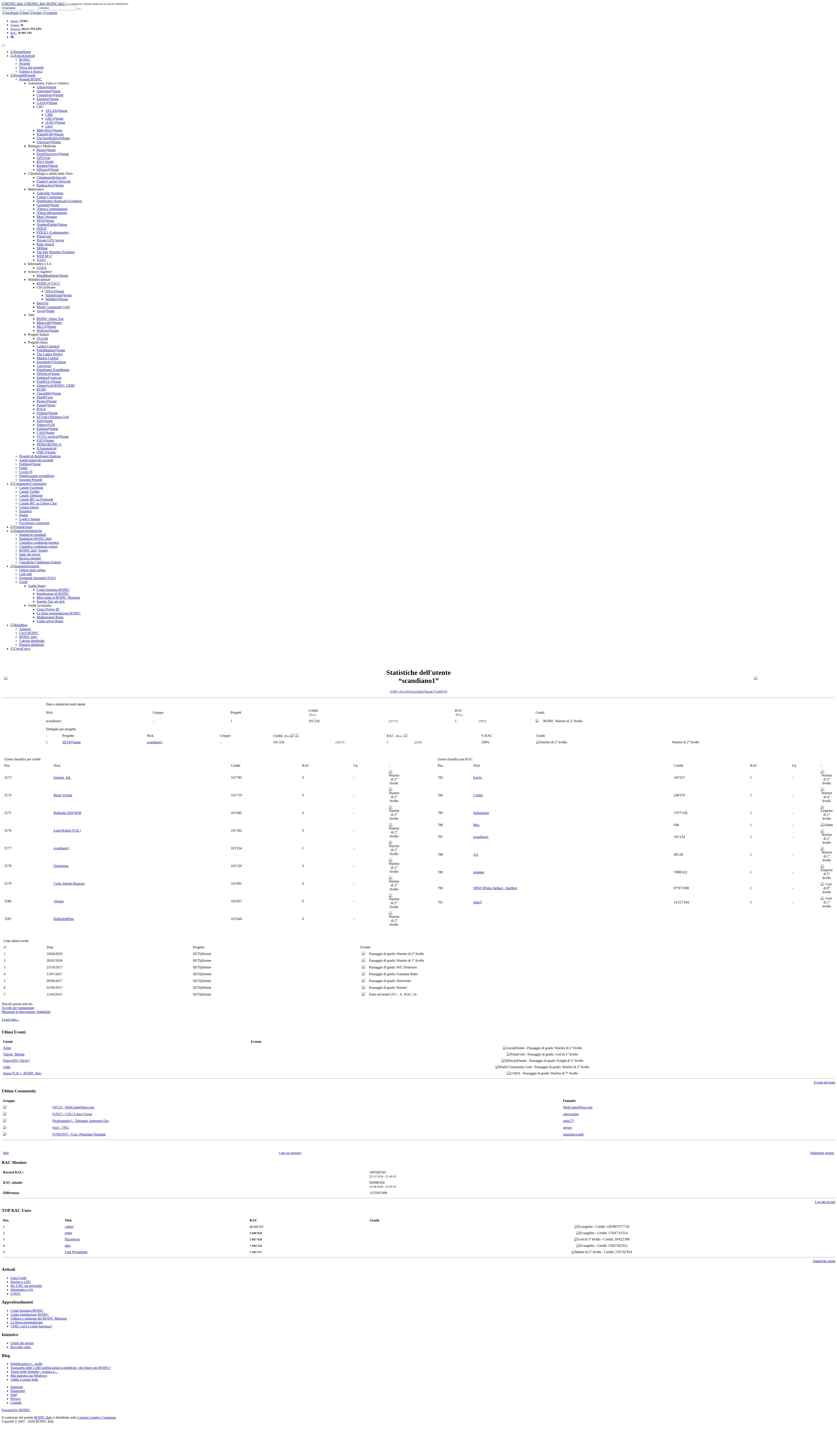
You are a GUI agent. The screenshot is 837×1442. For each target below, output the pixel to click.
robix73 (568, 1121)
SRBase (42, 248)
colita (6, 1067)
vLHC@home (55, 122)
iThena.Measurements (52, 213)
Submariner (481, 813)
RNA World (45, 162)
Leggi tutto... (10, 1019)
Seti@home (45, 421)
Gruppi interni (29, 507)
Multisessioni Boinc (50, 617)
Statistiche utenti (824, 1261)
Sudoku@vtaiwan (49, 378)
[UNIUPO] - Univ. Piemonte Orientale (79, 1134)
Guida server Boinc (50, 621)
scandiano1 (154, 742)
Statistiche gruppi (822, 1153)
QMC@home (46, 452)
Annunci (25, 629)
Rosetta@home (47, 166)
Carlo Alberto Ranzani (69, 883)
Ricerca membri (30, 558)
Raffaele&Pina (64, 919)
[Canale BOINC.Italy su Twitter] (36, 13)
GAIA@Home (47, 103)
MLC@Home (46, 326)
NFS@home (45, 220)
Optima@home (47, 413)
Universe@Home (49, 142)
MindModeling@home (52, 275)
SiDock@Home (48, 169)
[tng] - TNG (60, 1127)
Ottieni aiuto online (32, 570)
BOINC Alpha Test (50, 319)
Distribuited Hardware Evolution (59, 201)
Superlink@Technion (51, 362)
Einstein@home (48, 99)
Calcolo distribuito (31, 641)
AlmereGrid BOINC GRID (56, 385)
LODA (42, 268)
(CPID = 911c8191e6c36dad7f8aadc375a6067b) (418, 691)
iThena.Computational (52, 209)
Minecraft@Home (49, 323)
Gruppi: (15, 25)
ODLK (42, 228)
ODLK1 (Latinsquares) (53, 232)
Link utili (25, 574)
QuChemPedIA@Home (53, 138)
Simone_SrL (62, 777)
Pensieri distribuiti (31, 645)
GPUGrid (43, 158)
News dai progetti (31, 67)
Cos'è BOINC (29, 633)
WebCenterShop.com (577, 1107)
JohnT (477, 902)
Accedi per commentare (18, 1008)
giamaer (478, 872)
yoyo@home (45, 311)
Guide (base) (37, 586)
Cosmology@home (50, 95)
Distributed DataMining (53, 370)
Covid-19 (25, 472)
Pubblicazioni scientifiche (36, 476)
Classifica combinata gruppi (38, 546)
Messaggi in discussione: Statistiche (26, 1012)
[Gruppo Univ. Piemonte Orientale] (5, 1134)
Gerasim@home (48, 205)
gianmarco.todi (573, 1134)
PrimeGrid (44, 236)
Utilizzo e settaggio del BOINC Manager (38, 1318)
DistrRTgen (45, 397)
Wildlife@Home (56, 299)
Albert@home (46, 87)
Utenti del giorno (22, 1343)
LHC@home (54, 118)
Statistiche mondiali (32, 535)
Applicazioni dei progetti (36, 460)
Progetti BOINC (30, 79)
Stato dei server (29, 554)
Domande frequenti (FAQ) (37, 578)
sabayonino (571, 1114)
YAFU (41, 260)
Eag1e (477, 777)
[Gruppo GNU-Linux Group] (5, 1114)
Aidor (7, 1048)
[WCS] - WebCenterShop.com (73, 1107)
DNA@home (54, 291)
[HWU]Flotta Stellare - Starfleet (495, 888)
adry (68, 1245)
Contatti (15, 1402)
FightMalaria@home (51, 350)
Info (6, 1153)
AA (475, 854)
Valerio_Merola (13, 1054)
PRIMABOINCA (49, 444)
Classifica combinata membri (39, 542)
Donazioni (17, 1391)
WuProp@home (48, 330)
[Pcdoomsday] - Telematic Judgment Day (80, 1121)
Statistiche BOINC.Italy (35, 539)
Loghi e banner (29, 519)
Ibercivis (42, 303)
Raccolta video (20, 1347)
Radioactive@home (50, 185)
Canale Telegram (31, 495)
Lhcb (49, 126)
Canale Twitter (29, 491)
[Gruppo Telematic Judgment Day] (5, 1121)
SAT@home (45, 440)
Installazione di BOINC (53, 593)
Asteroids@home (49, 91)
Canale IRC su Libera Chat (38, 503)
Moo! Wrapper (47, 217)
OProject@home (48, 374)
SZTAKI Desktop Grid (53, 417)
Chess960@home (49, 393)
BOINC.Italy (28, 637)
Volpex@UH (46, 425)
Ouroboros (61, 866)
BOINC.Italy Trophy (33, 550)
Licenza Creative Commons (97, 1417)
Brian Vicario (63, 795)
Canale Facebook (31, 487)
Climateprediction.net (51, 177)
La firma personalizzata (26, 1322)
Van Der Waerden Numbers (56, 252)
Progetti (24, 63)
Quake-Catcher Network (54, 181)
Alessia (59, 901)
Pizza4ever (72, 1239)
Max (476, 825)
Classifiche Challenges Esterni (40, 562)
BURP (41, 389)
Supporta (16, 1387)
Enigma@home (47, 429)
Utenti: (14, 21)
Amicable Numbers (50, 193)
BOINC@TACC (48, 283)
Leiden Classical (48, 346)
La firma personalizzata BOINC (59, 613)
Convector (44, 366)
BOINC (24, 60)
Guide (23, 582)
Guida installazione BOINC (29, 1314)
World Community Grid (53, 307)
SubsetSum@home (58, 295)
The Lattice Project (50, 354)
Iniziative (25, 511)
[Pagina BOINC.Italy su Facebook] (10, 13)
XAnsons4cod (46, 448)
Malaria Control (47, 358)
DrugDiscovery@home (53, 154)
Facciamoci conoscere (34, 523)
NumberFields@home (52, 224)
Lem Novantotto (76, 1252)
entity (68, 1233)
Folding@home (30, 464)
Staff (13, 1395)
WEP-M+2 (44, 256)
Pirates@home (47, 401)
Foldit (23, 468)
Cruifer (478, 795)
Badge (23, 515)
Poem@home (46, 405)
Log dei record (825, 1202)
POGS (41, 409)
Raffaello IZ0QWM (67, 813)
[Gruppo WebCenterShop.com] (5, 1107)
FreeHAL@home (49, 381)
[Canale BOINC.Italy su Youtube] (24, 13)
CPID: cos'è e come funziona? (31, 1326)
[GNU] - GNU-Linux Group (72, 1114)
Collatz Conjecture (49, 197)
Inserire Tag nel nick (51, 601)
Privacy (15, 1399)
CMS (49, 114)
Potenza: (15, 29)
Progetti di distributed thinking (40, 456)
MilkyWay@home (49, 130)
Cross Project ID (48, 609)
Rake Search (45, 244)
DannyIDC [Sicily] (16, 1060)
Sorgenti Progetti (30, 480)
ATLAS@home (56, 111)
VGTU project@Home (53, 436)
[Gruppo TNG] (5, 1128)
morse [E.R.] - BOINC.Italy (22, 1073)
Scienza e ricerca (30, 71)
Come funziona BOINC (53, 590)
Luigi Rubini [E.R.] (67, 830)
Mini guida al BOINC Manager (58, 597)
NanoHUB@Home (50, 134)
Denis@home (46, 150)
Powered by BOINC (16, 1410)
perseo (567, 1127)
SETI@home (71, 742)
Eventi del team (824, 1082)
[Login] (79, 9)
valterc (69, 1226)
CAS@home (45, 432)
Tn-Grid (42, 338)
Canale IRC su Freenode (36, 499)
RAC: (13, 32)
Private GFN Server (50, 240)
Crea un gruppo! (290, 1153)
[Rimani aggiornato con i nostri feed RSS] (50, 13)
